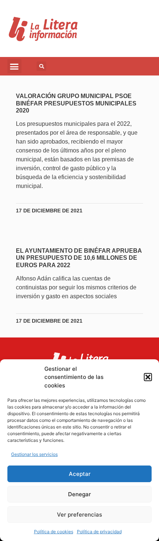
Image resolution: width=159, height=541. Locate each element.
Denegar (79, 494)
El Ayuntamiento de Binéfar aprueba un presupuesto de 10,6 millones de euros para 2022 (79, 258)
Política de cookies (53, 531)
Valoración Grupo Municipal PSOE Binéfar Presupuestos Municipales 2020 (76, 103)
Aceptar (80, 473)
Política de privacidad (99, 531)
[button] (148, 377)
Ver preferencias (79, 514)
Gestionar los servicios (34, 454)
